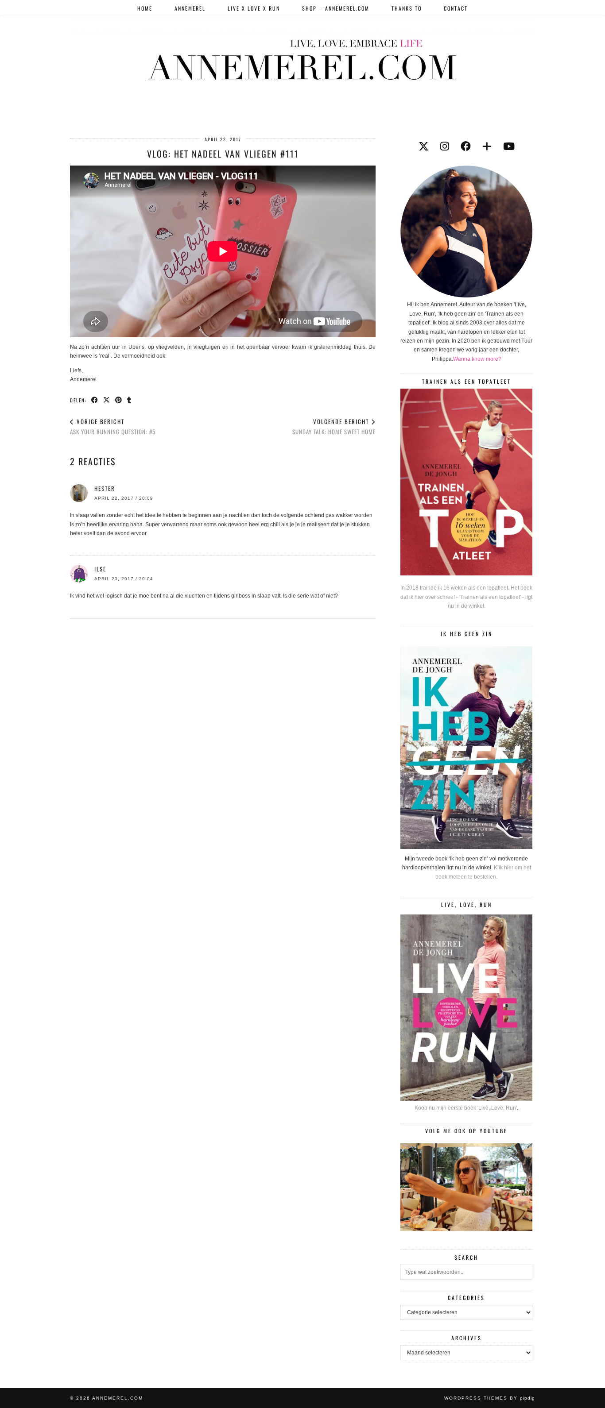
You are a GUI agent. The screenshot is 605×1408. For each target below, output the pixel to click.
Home (144, 8)
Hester (104, 488)
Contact (456, 8)
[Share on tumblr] (129, 399)
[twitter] (424, 146)
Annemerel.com (117, 1398)
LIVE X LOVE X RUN (254, 8)
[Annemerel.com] (302, 58)
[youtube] (509, 146)
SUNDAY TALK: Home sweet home (334, 426)
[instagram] (444, 146)
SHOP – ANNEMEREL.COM (335, 8)
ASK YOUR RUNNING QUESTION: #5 (112, 426)
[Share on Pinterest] (119, 399)
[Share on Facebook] (95, 399)
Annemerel (190, 8)
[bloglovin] (487, 146)
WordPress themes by (489, 1398)
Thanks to (407, 8)
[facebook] (466, 146)
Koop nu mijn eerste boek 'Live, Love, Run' (466, 1108)
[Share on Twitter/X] (107, 399)
